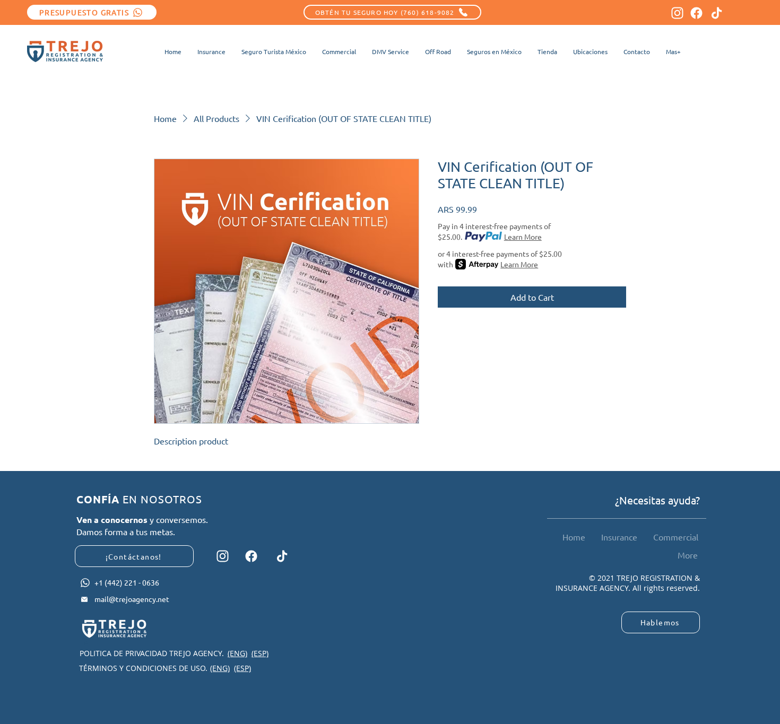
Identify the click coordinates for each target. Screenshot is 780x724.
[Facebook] (696, 12)
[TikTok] (716, 12)
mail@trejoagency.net (131, 599)
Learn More (523, 236)
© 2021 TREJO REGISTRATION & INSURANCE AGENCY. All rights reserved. (628, 583)
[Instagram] (677, 12)
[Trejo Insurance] (65, 51)
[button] (673, 51)
